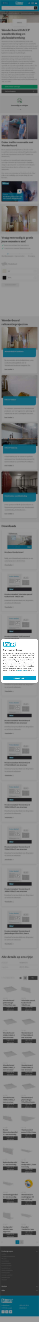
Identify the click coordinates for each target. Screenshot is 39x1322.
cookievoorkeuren (21, 670)
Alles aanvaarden (19, 678)
